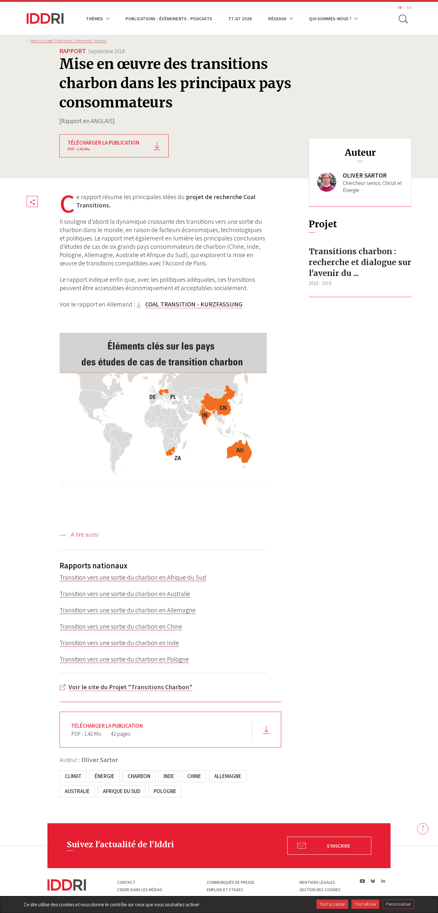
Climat (73, 776)
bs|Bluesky (373, 881)
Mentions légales (317, 882)
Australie (77, 791)
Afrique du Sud (121, 791)
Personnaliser (398, 904)
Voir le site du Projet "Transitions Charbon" (130, 687)
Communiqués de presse (231, 882)
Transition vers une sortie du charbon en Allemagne (128, 610)
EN (409, 7)
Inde (169, 776)
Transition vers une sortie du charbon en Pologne (124, 659)
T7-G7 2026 (240, 18)
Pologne (165, 791)
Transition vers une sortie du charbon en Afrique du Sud (133, 577)
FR (400, 7)
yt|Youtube (362, 881)
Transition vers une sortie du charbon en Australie (125, 594)
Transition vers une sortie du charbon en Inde (119, 643)
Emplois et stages (225, 889)
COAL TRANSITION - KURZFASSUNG (193, 304)
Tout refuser (365, 904)
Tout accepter (332, 904)
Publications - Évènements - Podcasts (168, 18)
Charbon (139, 776)
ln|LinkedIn (383, 881)
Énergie (104, 776)
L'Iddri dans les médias (139, 889)
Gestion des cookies (320, 889)
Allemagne (227, 776)
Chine (194, 776)
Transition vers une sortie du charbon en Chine (121, 626)
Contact (126, 882)
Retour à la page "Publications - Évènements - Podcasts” (68, 40)
